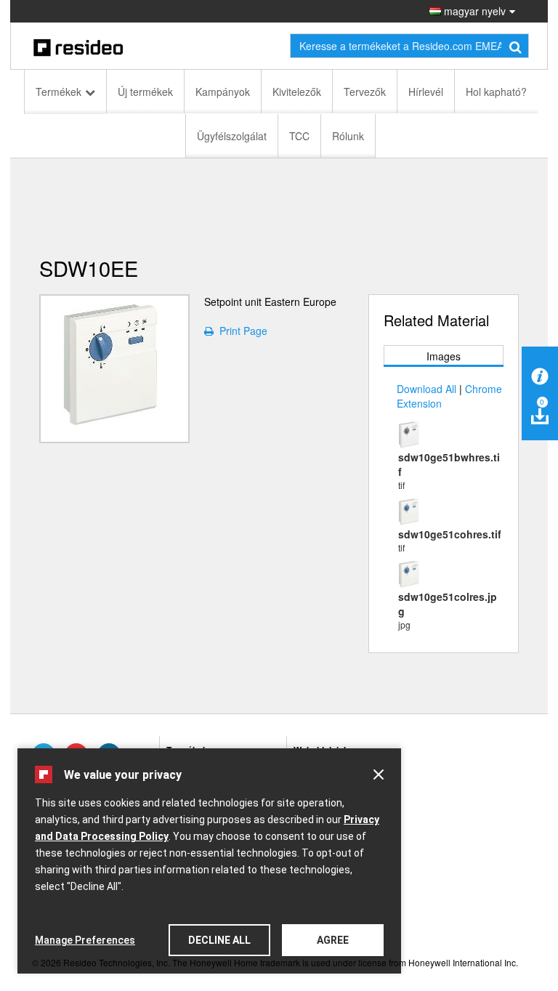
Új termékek (145, 91)
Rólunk (348, 136)
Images (443, 356)
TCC (299, 136)
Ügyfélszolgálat (232, 136)
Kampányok (222, 91)
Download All (426, 388)
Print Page (240, 330)
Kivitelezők (296, 91)
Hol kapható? (496, 91)
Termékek (58, 91)
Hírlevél (425, 91)
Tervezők (365, 91)
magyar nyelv (473, 11)
